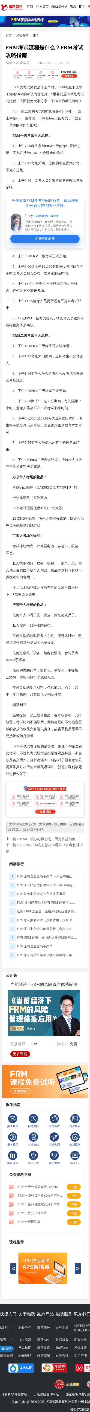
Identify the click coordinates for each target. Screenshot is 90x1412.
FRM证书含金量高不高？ (35, 946)
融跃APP (43, 1340)
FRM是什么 (59, 7)
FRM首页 (42, 7)
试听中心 (6, 1328)
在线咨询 (62, 1355)
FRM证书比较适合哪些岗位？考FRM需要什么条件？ (47, 885)
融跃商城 (43, 1355)
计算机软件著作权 (14, 1394)
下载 (74, 1187)
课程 (73, 7)
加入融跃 (24, 1340)
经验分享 (22, 35)
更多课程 (20, 1054)
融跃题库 (43, 1348)
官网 (30, 7)
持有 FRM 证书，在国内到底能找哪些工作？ (47, 937)
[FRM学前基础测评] (45, 21)
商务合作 (80, 1340)
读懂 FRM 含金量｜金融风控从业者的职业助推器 (47, 911)
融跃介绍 (24, 1328)
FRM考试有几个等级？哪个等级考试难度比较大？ (47, 955)
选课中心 (6, 1340)
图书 (82, 7)
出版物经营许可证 (46, 1394)
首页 (9, 35)
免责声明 (80, 1355)
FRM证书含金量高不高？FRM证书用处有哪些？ (47, 876)
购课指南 (62, 1348)
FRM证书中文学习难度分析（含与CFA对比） (47, 929)
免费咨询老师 (45, 238)
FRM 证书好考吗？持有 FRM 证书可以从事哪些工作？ (47, 902)
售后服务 (62, 1340)
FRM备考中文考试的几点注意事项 (41, 894)
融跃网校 (43, 1328)
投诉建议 (80, 1348)
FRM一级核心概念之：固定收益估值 (47, 839)
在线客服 (62, 1328)
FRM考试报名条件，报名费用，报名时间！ (47, 920)
